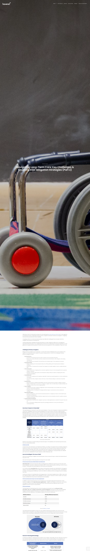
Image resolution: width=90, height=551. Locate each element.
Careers (75, 3)
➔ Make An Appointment (82, 3)
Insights (65, 3)
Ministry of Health (46, 508)
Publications (70, 3)
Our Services (60, 3)
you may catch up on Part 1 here (54, 334)
